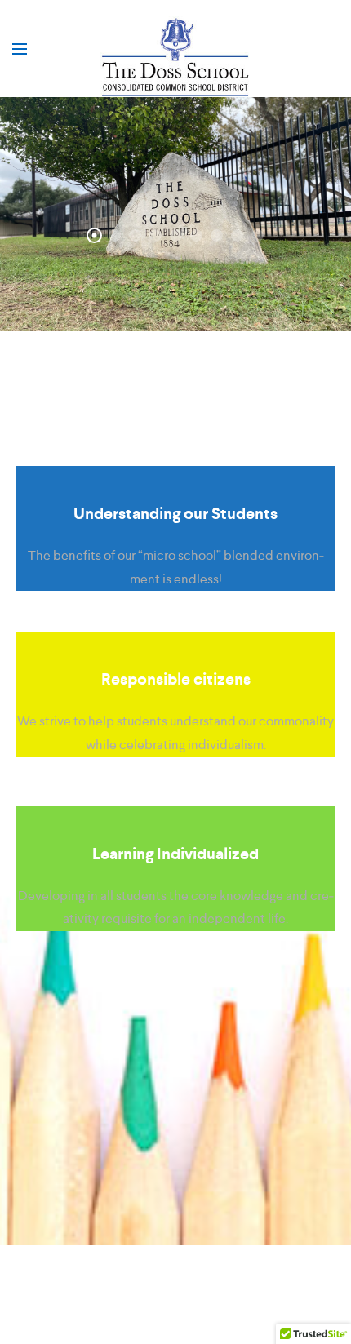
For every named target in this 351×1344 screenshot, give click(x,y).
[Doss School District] (175, 58)
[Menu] (19, 49)
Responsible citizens (176, 679)
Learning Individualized (175, 853)
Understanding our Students (175, 513)
